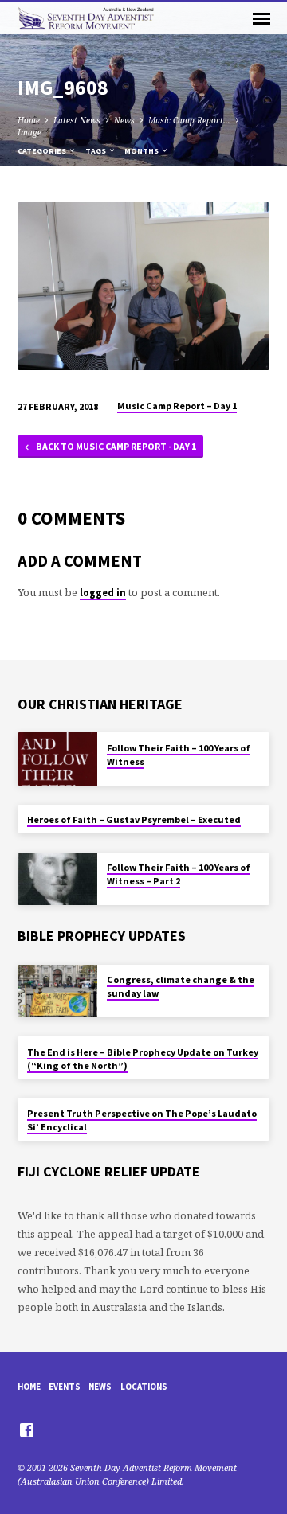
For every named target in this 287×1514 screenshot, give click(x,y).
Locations (143, 1386)
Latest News (76, 120)
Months (142, 151)
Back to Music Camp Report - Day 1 (115, 446)
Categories (43, 151)
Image (29, 132)
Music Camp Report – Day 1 (177, 406)
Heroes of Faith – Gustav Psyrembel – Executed (134, 819)
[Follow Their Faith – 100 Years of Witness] (57, 759)
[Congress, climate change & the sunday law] (57, 991)
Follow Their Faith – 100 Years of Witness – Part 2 (178, 874)
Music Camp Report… (189, 120)
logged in (103, 592)
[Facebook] (27, 1429)
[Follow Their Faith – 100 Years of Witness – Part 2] (57, 879)
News (124, 120)
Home (29, 120)
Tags (96, 151)
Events (65, 1386)
